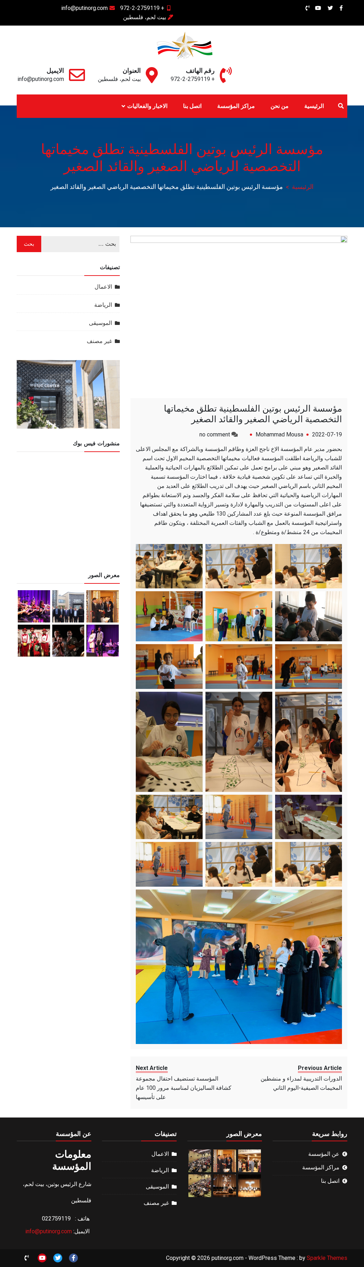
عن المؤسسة (323, 1154)
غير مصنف (99, 341)
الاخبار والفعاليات (147, 106)
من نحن (280, 106)
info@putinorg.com (84, 8)
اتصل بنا (192, 106)
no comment (214, 434)
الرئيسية (314, 106)
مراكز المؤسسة (236, 106)
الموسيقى (100, 323)
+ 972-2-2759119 (142, 8)
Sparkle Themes (327, 1258)
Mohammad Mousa (279, 434)
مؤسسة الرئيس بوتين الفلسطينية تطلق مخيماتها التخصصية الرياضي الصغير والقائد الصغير (253, 413)
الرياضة (103, 304)
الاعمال (103, 286)
